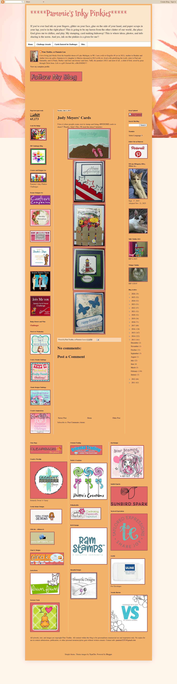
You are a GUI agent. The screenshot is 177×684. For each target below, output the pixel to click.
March (133, 367)
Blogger (109, 654)
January (134, 374)
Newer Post (62, 418)
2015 (134, 332)
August (134, 357)
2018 (134, 322)
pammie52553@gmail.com (126, 640)
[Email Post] (97, 339)
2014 (134, 336)
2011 (134, 382)
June (133, 364)
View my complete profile (39, 66)
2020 (134, 315)
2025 (134, 297)
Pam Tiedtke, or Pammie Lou (54, 52)
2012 (134, 379)
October (134, 350)
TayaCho (92, 654)
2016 (134, 329)
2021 (134, 311)
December (135, 342)
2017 (134, 325)
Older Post (116, 418)
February (134, 371)
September (135, 353)
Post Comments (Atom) (76, 422)
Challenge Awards (44, 44)
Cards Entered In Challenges (66, 44)
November (135, 346)
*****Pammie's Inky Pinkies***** (78, 13)
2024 (134, 300)
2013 (134, 339)
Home (30, 44)
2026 (134, 293)
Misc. (83, 44)
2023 (134, 304)
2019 (134, 318)
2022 (134, 308)
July (132, 360)
